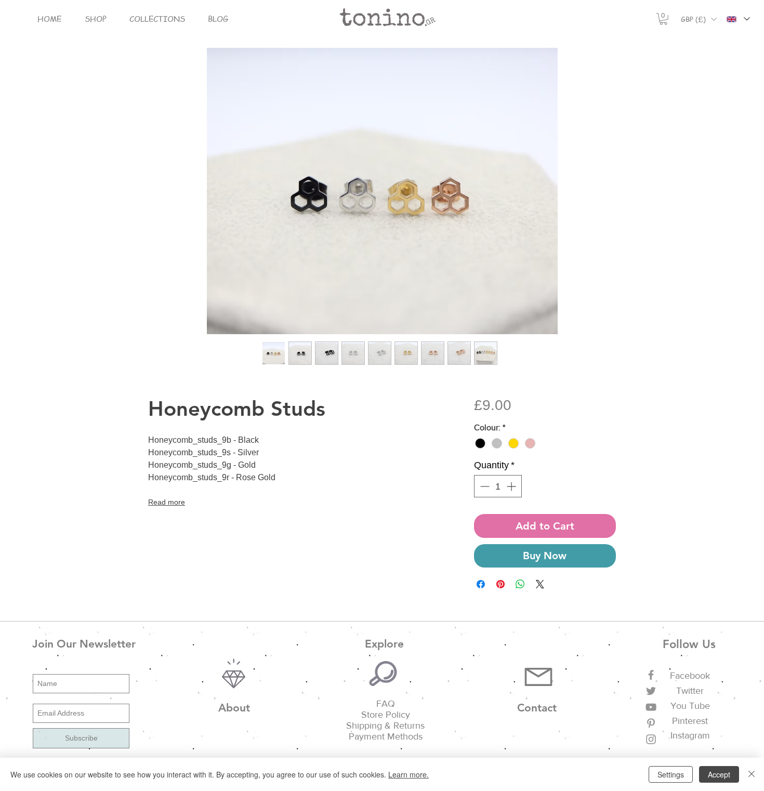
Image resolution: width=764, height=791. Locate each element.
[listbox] (698, 19)
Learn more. (408, 774)
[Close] (751, 774)
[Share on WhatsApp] (520, 584)
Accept (719, 774)
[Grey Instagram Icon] (650, 739)
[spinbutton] (498, 486)
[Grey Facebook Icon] (650, 674)
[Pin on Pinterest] (500, 584)
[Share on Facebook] (481, 584)
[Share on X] (540, 584)
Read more (166, 502)
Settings (670, 774)
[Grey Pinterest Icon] (650, 723)
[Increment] (512, 486)
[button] (95, 19)
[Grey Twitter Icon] (650, 690)
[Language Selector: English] (738, 19)
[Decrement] (484, 486)
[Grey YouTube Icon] (650, 707)
